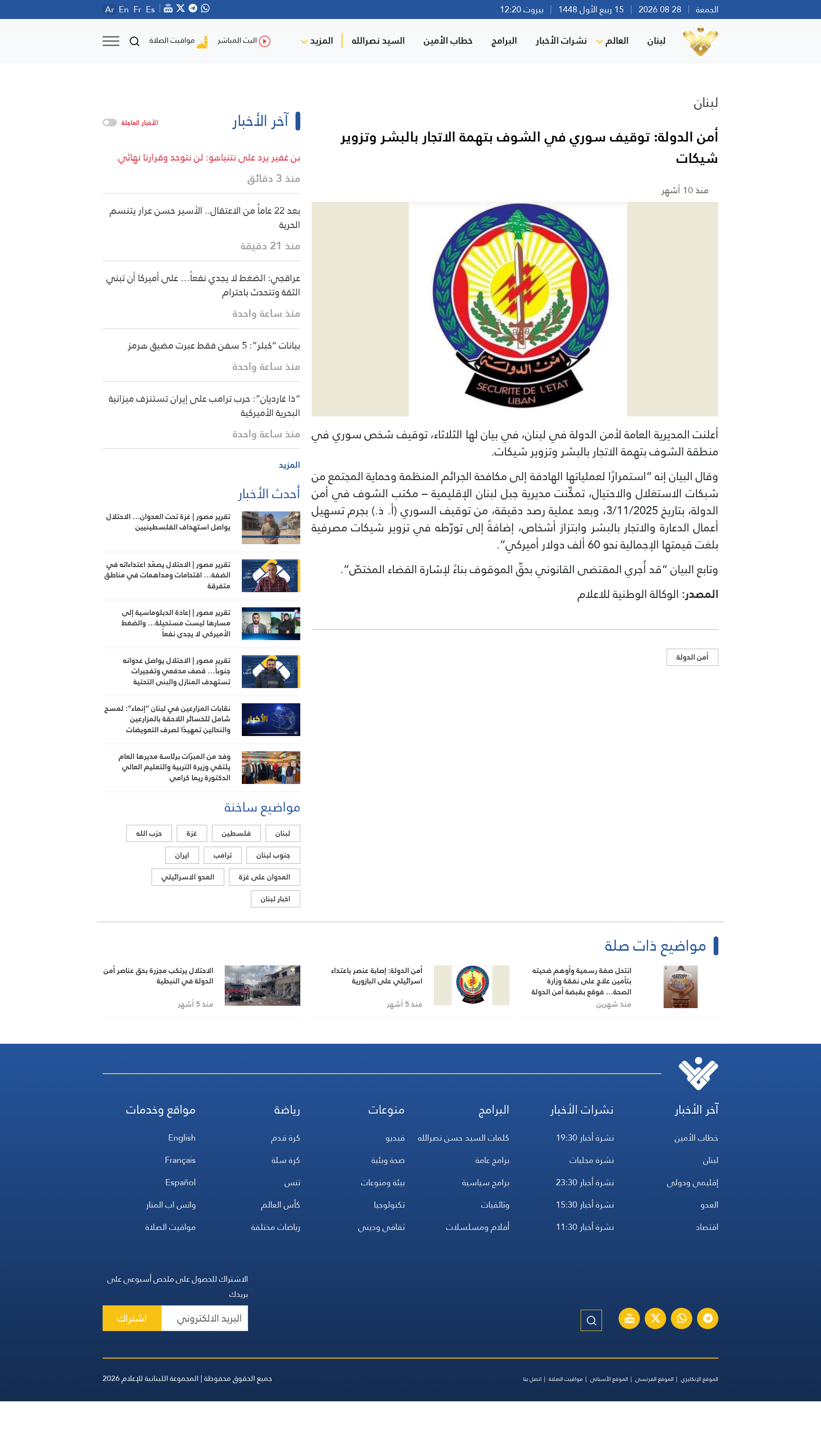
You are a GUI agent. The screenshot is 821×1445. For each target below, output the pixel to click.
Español (180, 1182)
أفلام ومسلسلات (477, 1227)
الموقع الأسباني (609, 1379)
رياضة (287, 1109)
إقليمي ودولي (692, 1182)
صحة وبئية (388, 1160)
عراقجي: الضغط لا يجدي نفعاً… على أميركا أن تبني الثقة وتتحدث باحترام (203, 285)
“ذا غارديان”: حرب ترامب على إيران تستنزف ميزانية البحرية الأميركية (204, 405)
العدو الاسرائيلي (188, 877)
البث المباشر (237, 40)
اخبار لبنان (275, 899)
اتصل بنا (532, 1379)
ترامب (223, 855)
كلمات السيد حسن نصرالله (463, 1137)
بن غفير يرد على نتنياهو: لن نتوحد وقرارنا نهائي (209, 157)
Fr (137, 9)
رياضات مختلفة (275, 1227)
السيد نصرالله (378, 40)
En (124, 9)
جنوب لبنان (273, 855)
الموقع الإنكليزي (699, 1379)
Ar (109, 9)
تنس (292, 1182)
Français (180, 1160)
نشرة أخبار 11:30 (585, 1227)
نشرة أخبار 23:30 (585, 1182)
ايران (182, 855)
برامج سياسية (485, 1182)
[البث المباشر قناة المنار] (629, 1320)
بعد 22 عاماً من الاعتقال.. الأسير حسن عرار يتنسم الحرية (205, 217)
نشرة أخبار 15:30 (585, 1204)
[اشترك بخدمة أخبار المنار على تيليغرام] (708, 1320)
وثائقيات (495, 1204)
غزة (192, 833)
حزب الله (149, 833)
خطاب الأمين (448, 40)
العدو (709, 1204)
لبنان (657, 40)
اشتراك (132, 1318)
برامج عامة (492, 1160)
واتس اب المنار (171, 1204)
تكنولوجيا (389, 1204)
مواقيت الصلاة (172, 40)
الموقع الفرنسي (654, 1379)
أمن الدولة (692, 657)
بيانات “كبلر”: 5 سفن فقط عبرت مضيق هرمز (214, 345)
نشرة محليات (592, 1160)
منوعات (387, 1109)
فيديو (395, 1137)
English (182, 1137)
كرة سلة (286, 1160)
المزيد (321, 40)
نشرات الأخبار (561, 40)
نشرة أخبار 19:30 (585, 1137)
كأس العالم (280, 1204)
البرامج (504, 40)
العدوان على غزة (264, 877)
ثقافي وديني (381, 1227)
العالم (617, 40)
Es (150, 9)
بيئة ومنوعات (383, 1182)
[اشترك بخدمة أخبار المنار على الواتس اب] (682, 1320)
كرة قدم (285, 1137)
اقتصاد (707, 1227)
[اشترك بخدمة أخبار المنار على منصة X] (655, 1320)
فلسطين (236, 833)
